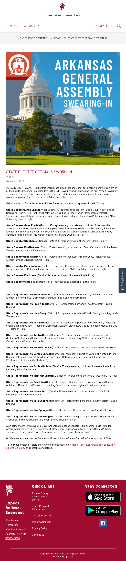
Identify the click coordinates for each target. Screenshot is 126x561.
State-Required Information (40, 507)
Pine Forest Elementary (33, 38)
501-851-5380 (12, 538)
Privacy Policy (39, 528)
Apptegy (69, 556)
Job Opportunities (42, 515)
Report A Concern (41, 521)
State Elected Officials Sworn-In (87, 38)
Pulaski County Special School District (40, 496)
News (57, 38)
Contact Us (38, 534)
